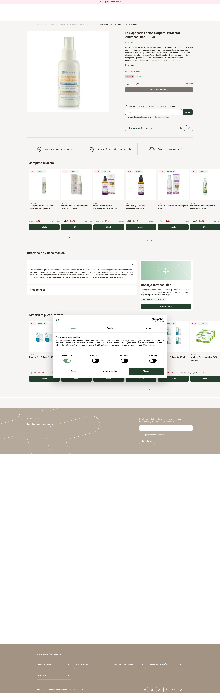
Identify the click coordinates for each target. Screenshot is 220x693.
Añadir (44, 227)
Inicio (39, 24)
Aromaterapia (62, 24)
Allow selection (110, 371)
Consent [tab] (72, 329)
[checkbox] (126, 117)
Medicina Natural (49, 24)
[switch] (95, 361)
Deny (73, 371)
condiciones (142, 117)
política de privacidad (160, 117)
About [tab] (148, 328)
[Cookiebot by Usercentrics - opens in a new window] (153, 320)
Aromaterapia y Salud (78, 24)
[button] (91, 664)
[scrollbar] (109, 238)
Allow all (146, 371)
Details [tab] (110, 328)
